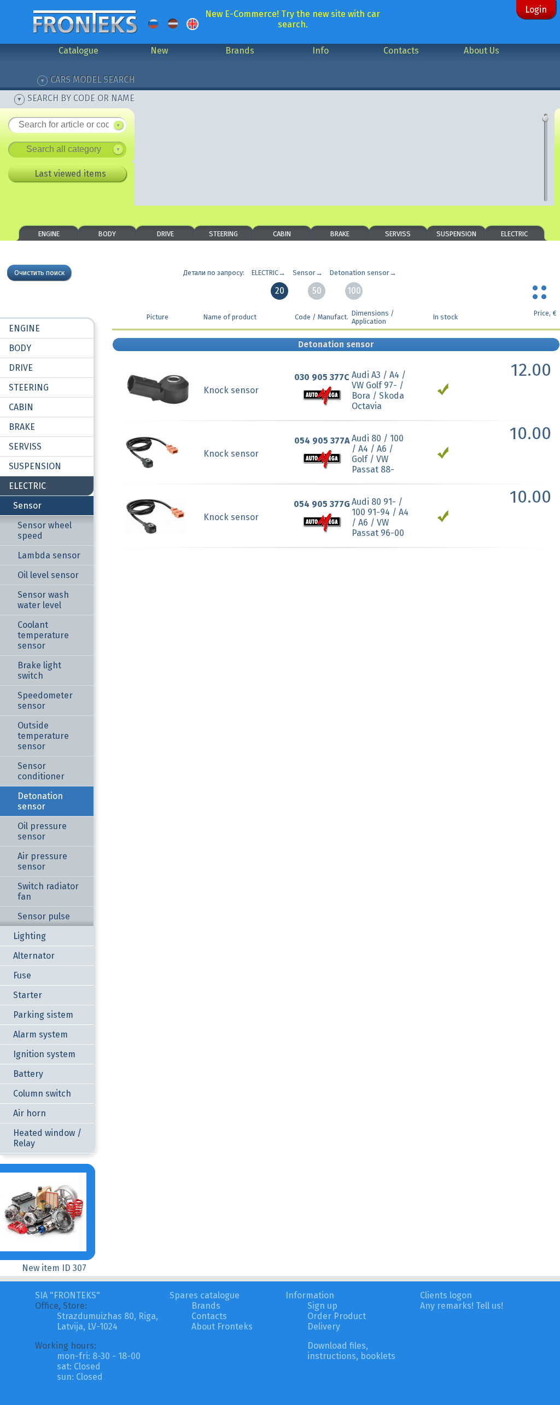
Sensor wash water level (43, 600)
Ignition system (44, 1054)
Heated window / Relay (47, 1138)
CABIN (282, 234)
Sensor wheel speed (45, 530)
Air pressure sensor (42, 861)
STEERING (223, 234)
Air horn (29, 1113)
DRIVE (165, 234)
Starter (27, 995)
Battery (28, 1074)
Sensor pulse (44, 916)
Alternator (34, 956)
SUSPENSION (456, 234)
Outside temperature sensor (43, 735)
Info (320, 50)
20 (279, 290)
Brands (239, 50)
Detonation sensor (40, 801)
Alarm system (40, 1034)
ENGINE (49, 234)
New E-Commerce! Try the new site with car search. (292, 19)
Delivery (323, 1326)
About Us (481, 50)
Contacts (401, 50)
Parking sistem (43, 1015)
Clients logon (446, 1295)
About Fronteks (222, 1326)
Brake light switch (39, 670)
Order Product (336, 1316)
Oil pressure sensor (42, 831)
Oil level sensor (48, 575)
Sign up (322, 1306)
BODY (107, 234)
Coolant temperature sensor (43, 635)
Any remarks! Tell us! (461, 1306)
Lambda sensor (49, 555)
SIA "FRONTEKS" (67, 1295)
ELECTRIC (514, 234)
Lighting (29, 936)
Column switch (42, 1093)
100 (354, 290)
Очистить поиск (39, 273)
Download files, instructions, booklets (351, 1350)
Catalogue (78, 50)
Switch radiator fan (48, 891)
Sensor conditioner (41, 771)
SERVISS (398, 234)
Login (536, 9)
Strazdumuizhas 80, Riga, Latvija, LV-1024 (107, 1321)
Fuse (22, 975)
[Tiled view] (541, 290)
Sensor (27, 505)
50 (317, 290)
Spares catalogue (205, 1295)
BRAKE (339, 234)
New (159, 50)
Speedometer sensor (45, 700)
